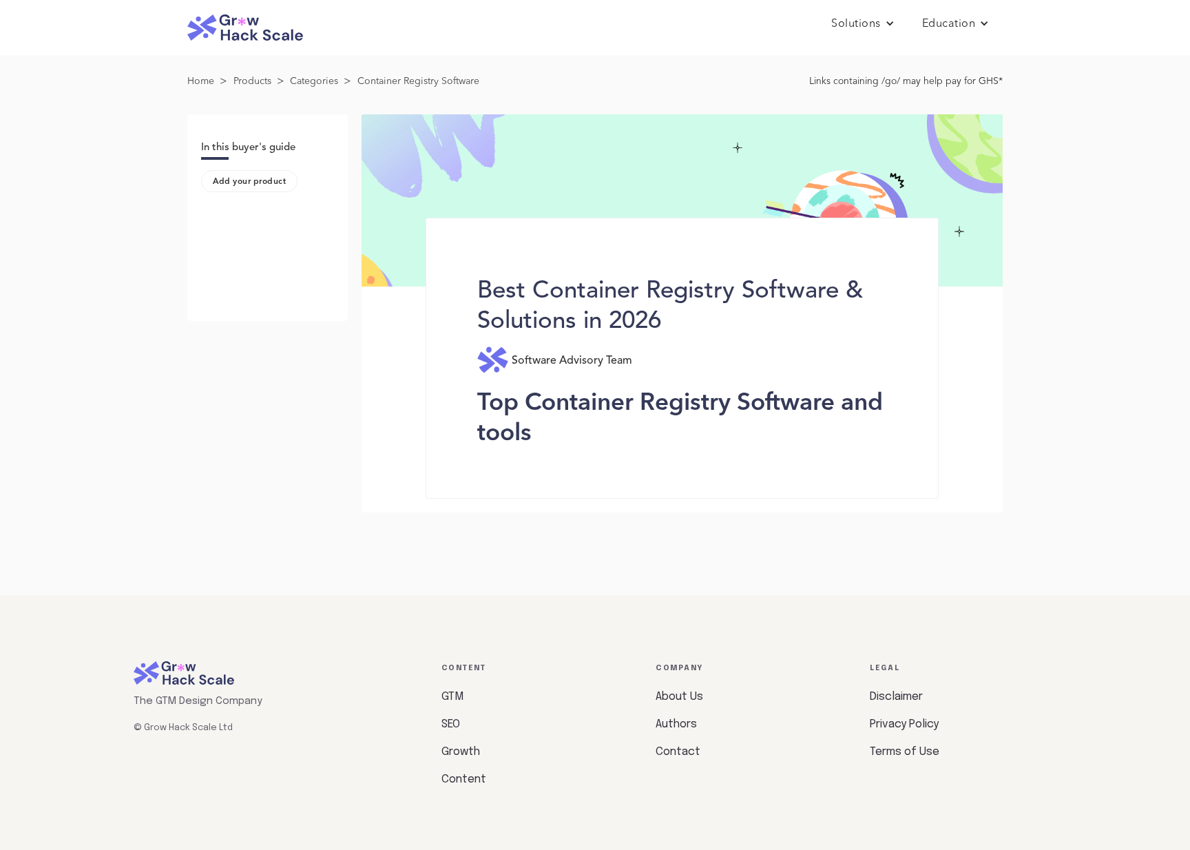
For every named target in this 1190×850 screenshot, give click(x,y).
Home (200, 81)
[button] (862, 24)
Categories (314, 81)
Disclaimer (896, 697)
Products (252, 81)
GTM (452, 697)
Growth (460, 752)
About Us (679, 697)
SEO (450, 724)
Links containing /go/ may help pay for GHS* (906, 81)
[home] (245, 27)
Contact (678, 752)
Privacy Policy (904, 724)
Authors (676, 724)
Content (463, 779)
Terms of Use (904, 752)
